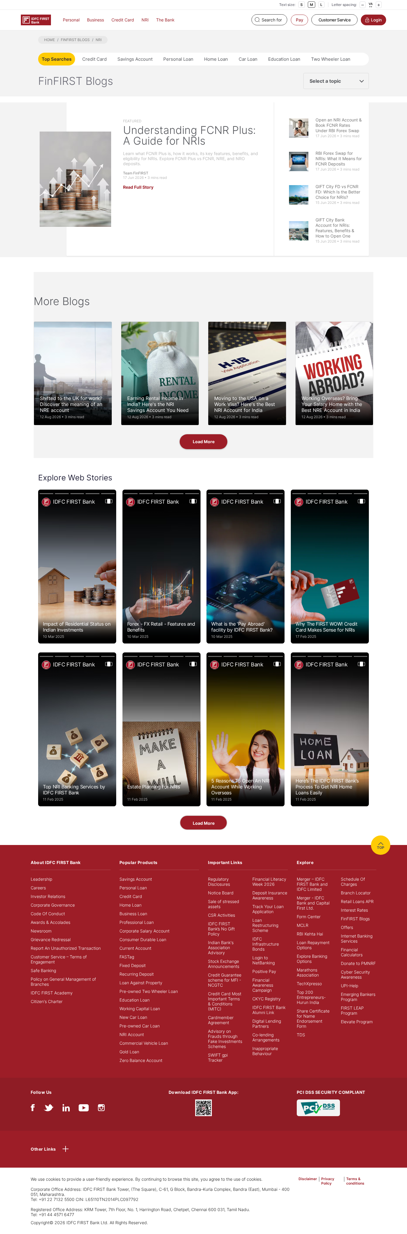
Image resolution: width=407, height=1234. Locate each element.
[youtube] (84, 1109)
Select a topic (325, 81)
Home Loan (216, 59)
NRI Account (131, 1034)
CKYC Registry (266, 998)
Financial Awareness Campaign (262, 985)
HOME (49, 40)
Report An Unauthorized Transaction (66, 948)
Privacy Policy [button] (327, 1181)
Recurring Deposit (136, 974)
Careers (38, 887)
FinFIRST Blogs (355, 918)
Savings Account (135, 59)
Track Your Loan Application (268, 909)
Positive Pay (264, 971)
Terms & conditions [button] (355, 1181)
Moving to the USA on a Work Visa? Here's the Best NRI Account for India (244, 404)
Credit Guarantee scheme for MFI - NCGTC (224, 980)
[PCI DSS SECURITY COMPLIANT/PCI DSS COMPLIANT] (318, 1107)
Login (376, 19)
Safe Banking (43, 970)
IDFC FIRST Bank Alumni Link (268, 1010)
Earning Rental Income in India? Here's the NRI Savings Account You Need (158, 404)
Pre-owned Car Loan (139, 1025)
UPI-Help (349, 985)
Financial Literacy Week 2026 (269, 882)
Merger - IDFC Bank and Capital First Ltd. (313, 902)
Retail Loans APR (357, 901)
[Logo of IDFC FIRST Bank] (36, 19)
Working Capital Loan (139, 1008)
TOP (380, 847)
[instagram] (101, 1109)
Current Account (135, 948)
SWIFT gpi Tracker (218, 1057)
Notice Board (221, 892)
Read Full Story (138, 187)
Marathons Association (308, 972)
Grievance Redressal (51, 939)
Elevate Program (357, 1021)
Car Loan (248, 59)
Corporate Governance (53, 904)
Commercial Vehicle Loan (143, 1043)
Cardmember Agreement (221, 1020)
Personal (71, 19)
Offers (347, 927)
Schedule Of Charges (353, 882)
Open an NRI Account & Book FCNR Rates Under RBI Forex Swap (339, 125)
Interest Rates (354, 910)
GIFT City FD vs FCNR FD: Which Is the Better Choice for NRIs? (338, 192)
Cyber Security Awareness (355, 974)
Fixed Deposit (132, 965)
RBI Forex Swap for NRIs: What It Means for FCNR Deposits (339, 158)
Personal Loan (178, 59)
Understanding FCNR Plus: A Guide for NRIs (189, 135)
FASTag (126, 956)
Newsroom (41, 930)
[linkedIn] (66, 1109)
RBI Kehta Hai (310, 933)
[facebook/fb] (33, 1109)
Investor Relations (48, 896)
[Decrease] (363, 4)
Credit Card (122, 19)
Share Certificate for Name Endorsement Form (313, 1018)
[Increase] (379, 4)
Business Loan (133, 913)
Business (95, 19)
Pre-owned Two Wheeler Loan (148, 991)
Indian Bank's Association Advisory (221, 947)
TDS (301, 1034)
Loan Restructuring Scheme (265, 925)
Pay (299, 19)
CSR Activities (221, 915)
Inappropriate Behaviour (265, 1051)
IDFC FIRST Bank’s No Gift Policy (221, 928)
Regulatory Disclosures (219, 882)
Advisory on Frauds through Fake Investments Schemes (225, 1039)
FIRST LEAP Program (352, 1010)
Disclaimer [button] (308, 1179)
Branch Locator (356, 892)
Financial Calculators (352, 952)
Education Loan (284, 59)
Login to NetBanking (263, 960)
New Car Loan (133, 1017)
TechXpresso (309, 983)
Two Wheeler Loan (330, 59)
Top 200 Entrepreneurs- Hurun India (311, 997)
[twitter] (49, 1109)
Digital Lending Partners (266, 1024)
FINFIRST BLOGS (75, 40)
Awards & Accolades (50, 922)
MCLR (302, 925)
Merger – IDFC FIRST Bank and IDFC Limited (312, 884)
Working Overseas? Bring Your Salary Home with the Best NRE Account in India (332, 404)
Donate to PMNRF (358, 963)
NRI (145, 19)
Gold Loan (129, 1051)
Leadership (41, 879)
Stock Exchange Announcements (223, 964)
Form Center (309, 916)
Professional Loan (136, 922)
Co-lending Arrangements (265, 1037)
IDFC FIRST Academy (52, 992)
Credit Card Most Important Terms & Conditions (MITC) (224, 1001)
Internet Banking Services (356, 938)
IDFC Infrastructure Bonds (265, 944)
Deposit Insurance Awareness (269, 895)
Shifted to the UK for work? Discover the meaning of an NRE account (71, 404)
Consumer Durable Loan (142, 939)
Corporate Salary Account (144, 930)
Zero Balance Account (140, 1060)
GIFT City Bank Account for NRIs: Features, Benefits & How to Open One (335, 227)
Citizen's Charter (47, 1001)
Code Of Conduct (48, 913)
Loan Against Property (140, 982)
